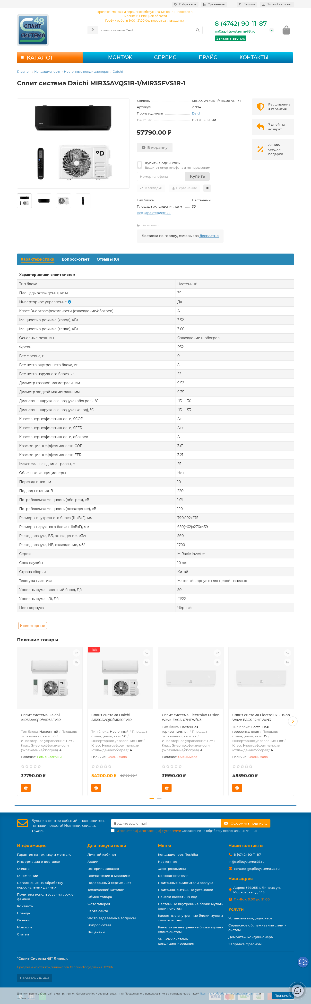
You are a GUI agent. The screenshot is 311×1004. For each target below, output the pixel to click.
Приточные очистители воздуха (185, 883)
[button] (18, 721)
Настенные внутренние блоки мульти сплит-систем (191, 906)
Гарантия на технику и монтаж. (44, 854)
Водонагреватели (173, 876)
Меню (164, 845)
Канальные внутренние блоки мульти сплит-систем (191, 929)
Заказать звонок (230, 38)
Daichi (117, 71)
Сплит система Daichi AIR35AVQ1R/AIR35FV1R (41, 717)
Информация (32, 845)
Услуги (236, 909)
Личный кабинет (101, 854)
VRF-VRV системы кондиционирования (176, 941)
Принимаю (283, 995)
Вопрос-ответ (75, 259)
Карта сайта (97, 911)
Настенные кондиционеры (86, 71)
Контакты (254, 57)
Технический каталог (105, 890)
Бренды (24, 913)
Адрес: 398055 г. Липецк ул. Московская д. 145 (257, 890)
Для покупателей (106, 845)
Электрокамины (172, 869)
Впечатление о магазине (108, 876)
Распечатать (150, 225)
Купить (197, 176)
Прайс (208, 57)
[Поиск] (197, 30)
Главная (23, 71)
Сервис (165, 57)
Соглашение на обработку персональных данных (40, 885)
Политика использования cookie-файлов (46, 896)
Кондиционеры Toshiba (178, 854)
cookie (31, 998)
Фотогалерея (98, 904)
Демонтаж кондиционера (250, 937)
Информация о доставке (38, 861)
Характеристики (37, 259)
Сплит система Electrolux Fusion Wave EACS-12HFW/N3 (261, 717)
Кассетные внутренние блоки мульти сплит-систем (190, 918)
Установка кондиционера (250, 918)
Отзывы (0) (108, 259)
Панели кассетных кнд (177, 897)
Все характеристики (154, 213)
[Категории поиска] (92, 30)
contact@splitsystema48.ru (257, 869)
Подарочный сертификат (109, 883)
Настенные (167, 861)
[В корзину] (26, 788)
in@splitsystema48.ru (235, 31)
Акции (92, 861)
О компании (27, 876)
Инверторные (32, 626)
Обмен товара (99, 897)
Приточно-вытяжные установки (185, 890)
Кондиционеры (47, 71)
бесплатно (209, 236)
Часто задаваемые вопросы (111, 918)
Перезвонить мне (34, 978)
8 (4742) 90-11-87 (241, 23)
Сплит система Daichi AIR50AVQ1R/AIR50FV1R (111, 717)
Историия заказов (103, 869)
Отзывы (23, 920)
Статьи (23, 934)
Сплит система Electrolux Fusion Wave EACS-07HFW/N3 (191, 717)
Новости (24, 927)
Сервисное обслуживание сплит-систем (257, 927)
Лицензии (96, 932)
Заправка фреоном (245, 944)
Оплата (23, 869)
